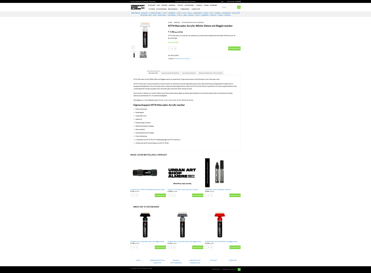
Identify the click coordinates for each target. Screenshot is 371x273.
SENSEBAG (205, 15)
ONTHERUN (171, 15)
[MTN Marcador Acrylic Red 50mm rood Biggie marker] (223, 224)
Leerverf (164, 5)
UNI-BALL (228, 15)
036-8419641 (216, 269)
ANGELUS (144, 13)
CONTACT (214, 260)
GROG (189, 13)
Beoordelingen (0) (189, 73)
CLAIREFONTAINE (155, 13)
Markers (172, 5)
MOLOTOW (236, 13)
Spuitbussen (189, 5)
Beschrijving (153, 73)
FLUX (184, 13)
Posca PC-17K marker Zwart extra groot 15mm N (183, 189)
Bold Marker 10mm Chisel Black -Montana (218, 189)
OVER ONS (233, 260)
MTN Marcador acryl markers (193, 22)
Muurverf (213, 5)
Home (170, 22)
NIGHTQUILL (162, 15)
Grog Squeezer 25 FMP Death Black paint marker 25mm (147, 189)
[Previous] (133, 35)
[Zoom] (133, 47)
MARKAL (218, 13)
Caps (158, 5)
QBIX (185, 15)
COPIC (165, 13)
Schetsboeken (161, 9)
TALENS (220, 15)
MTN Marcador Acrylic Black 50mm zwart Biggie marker (147, 241)
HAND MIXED (197, 13)
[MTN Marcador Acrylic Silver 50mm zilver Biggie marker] (185, 224)
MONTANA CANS (145, 15)
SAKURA (191, 15)
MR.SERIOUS (227, 13)
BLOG (138, 260)
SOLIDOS (213, 15)
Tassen (206, 5)
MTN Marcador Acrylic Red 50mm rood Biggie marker (221, 241)
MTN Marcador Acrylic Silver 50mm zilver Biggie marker (184, 241)
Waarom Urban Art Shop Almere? (210, 73)
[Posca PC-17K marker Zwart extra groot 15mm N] (185, 172)
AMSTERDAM (135, 13)
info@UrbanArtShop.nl (229, 269)
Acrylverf (151, 5)
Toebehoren (184, 9)
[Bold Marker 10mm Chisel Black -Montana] (223, 172)
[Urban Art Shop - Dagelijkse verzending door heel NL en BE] (137, 7)
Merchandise (172, 9)
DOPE (179, 13)
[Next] (162, 35)
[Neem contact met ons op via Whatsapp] (239, 269)
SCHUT (197, 15)
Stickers (152, 9)
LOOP (211, 13)
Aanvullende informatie (170, 73)
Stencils (199, 5)
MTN (154, 15)
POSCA (179, 15)
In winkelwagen (234, 48)
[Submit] (239, 7)
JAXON (205, 13)
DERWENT (172, 13)
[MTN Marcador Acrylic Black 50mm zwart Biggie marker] (148, 224)
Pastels (180, 5)
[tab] (153, 73)
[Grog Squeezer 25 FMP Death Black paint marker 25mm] (148, 172)
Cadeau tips (196, 9)
